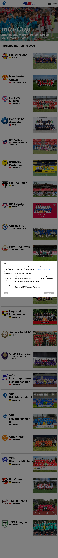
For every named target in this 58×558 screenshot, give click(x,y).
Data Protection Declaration (44, 269)
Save (6, 293)
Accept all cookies (49, 293)
